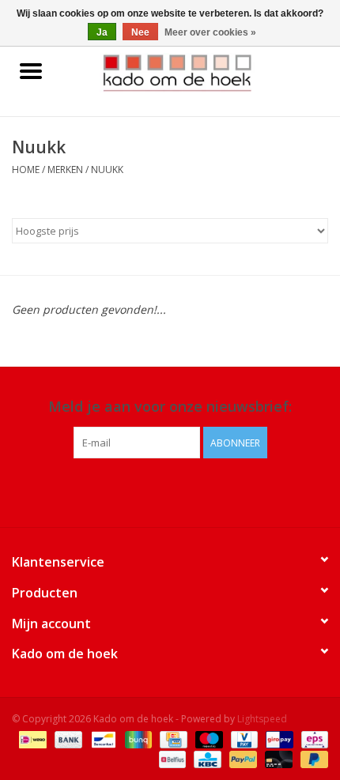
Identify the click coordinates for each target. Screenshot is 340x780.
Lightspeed (262, 718)
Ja (102, 32)
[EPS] (312, 738)
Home (26, 169)
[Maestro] (207, 738)
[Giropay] (277, 738)
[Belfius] (170, 758)
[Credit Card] (171, 738)
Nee (140, 32)
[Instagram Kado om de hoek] (184, 490)
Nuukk (107, 169)
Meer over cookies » (210, 32)
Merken (65, 169)
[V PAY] (242, 738)
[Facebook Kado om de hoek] (155, 490)
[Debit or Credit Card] (277, 758)
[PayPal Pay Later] (311, 758)
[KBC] (205, 758)
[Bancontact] (102, 738)
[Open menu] (31, 70)
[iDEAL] (30, 738)
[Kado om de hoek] (201, 71)
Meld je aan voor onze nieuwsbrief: (170, 406)
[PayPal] (241, 758)
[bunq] (136, 738)
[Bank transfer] (67, 738)
